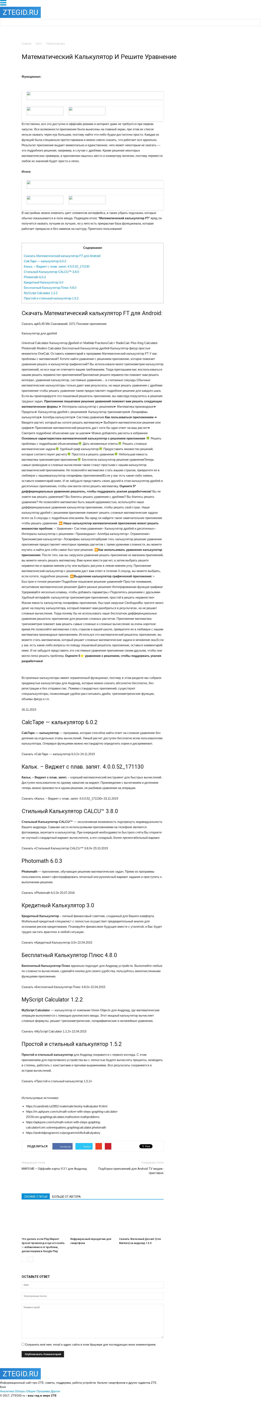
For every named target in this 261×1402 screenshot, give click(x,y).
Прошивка (43, 1391)
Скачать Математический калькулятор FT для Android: (62, 256)
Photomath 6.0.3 (35, 277)
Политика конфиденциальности (78, 1395)
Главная (26, 43)
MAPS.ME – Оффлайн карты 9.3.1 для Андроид (54, 1169)
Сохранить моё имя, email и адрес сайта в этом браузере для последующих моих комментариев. (90, 1344)
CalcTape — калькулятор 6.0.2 (45, 261)
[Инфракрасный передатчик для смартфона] (92, 1220)
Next (170, 102)
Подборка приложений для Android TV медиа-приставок (131, 1171)
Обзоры (20, 1391)
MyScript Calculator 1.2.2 (41, 293)
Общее (31, 1391)
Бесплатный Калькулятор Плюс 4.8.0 (50, 287)
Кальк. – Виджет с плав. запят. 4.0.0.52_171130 (56, 266)
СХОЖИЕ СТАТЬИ (35, 1196)
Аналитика (7, 1391)
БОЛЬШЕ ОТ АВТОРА (66, 1196)
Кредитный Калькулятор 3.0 (43, 282)
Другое (55, 1391)
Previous (16, 102)
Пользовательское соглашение (121, 1395)
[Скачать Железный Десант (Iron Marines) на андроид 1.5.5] (141, 1220)
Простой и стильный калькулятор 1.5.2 (51, 298)
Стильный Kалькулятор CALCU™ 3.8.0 (51, 271)
